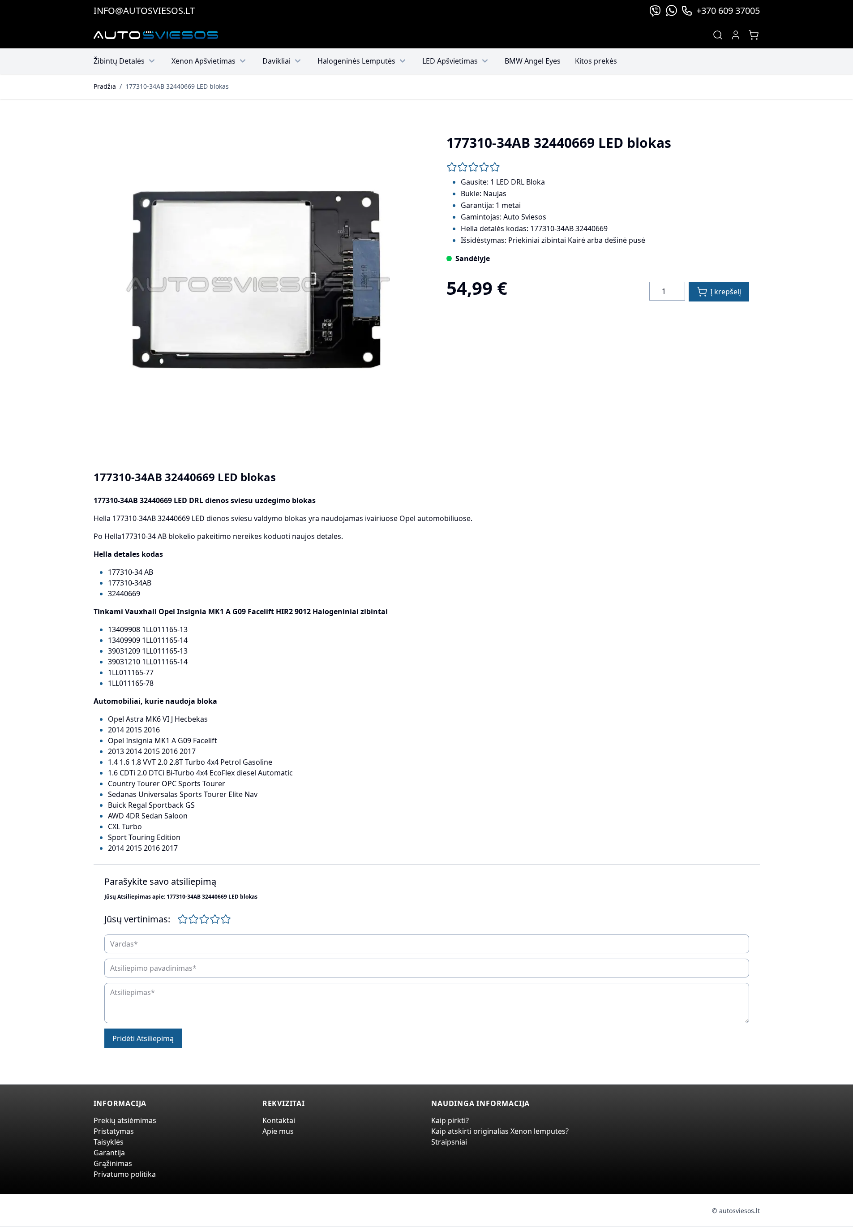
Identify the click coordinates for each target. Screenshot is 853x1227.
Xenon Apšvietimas (203, 61)
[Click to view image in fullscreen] (256, 286)
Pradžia (105, 86)
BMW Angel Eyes (533, 61)
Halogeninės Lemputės (356, 61)
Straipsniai (449, 1142)
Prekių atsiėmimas (125, 1120)
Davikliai (276, 61)
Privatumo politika (125, 1174)
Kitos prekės (596, 61)
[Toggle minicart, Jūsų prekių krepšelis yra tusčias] (754, 35)
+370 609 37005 (728, 10)
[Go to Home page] (156, 35)
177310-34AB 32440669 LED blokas (177, 86)
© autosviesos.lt (736, 1210)
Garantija (109, 1153)
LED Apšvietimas (450, 61)
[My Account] (736, 35)
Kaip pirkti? (450, 1120)
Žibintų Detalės (119, 61)
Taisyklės (109, 1142)
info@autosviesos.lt (144, 10)
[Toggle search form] (718, 35)
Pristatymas (114, 1131)
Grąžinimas (113, 1163)
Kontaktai (278, 1120)
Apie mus (278, 1131)
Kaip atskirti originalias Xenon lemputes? (500, 1131)
